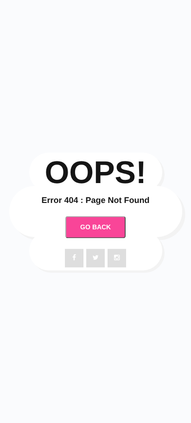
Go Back (95, 227)
